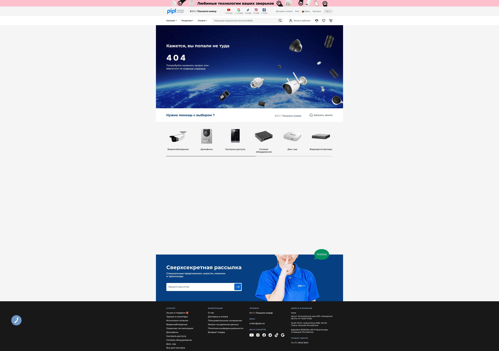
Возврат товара (216, 332)
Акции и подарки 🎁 (177, 313)
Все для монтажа (175, 348)
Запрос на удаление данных (223, 324)
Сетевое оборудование (179, 340)
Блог (297, 11)
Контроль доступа (176, 336)
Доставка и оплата (284, 11)
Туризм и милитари (177, 316)
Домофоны (172, 332)
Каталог (170, 20)
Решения (186, 20)
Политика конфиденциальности (225, 328)
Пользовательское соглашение (225, 320)
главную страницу (194, 68)
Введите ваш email (178, 287)
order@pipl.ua (257, 323)
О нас (211, 313)
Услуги (201, 20)
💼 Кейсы (306, 11)
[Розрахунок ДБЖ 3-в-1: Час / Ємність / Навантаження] (249, 3)
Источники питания (177, 320)
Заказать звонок (323, 115)
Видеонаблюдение (176, 324)
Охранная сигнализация (179, 328)
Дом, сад (171, 344)
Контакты (317, 11)
